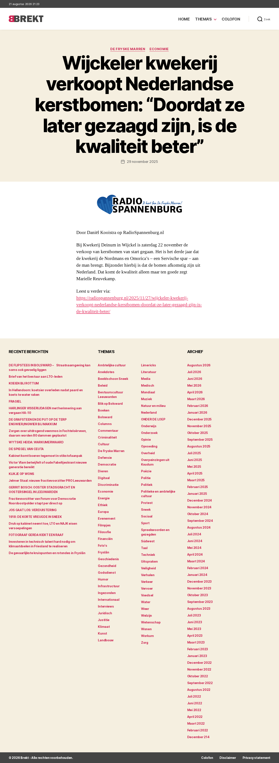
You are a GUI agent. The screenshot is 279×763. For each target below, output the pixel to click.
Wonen (146, 629)
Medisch (147, 385)
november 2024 (199, 507)
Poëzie (146, 471)
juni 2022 (194, 703)
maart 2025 (196, 480)
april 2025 (194, 473)
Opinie (146, 439)
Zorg (144, 642)
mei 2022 (194, 710)
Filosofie (104, 532)
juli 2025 (194, 453)
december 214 (198, 737)
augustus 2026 (199, 365)
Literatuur (148, 372)
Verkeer (147, 582)
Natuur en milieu (153, 406)
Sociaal (146, 516)
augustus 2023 (199, 608)
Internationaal (108, 599)
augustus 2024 (199, 527)
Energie (103, 498)
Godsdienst (107, 572)
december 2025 (199, 419)
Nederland (149, 412)
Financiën (105, 539)
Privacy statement (256, 758)
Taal (144, 548)
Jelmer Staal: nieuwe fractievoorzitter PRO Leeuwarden (50, 480)
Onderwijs (149, 426)
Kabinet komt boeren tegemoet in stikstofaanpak (45, 455)
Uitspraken (149, 561)
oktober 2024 (197, 514)
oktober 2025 (197, 433)
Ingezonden (107, 593)
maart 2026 (196, 399)
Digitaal (104, 478)
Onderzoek (149, 433)
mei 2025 (194, 466)
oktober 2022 (197, 676)
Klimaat (104, 626)
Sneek (146, 509)
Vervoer (147, 588)
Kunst (102, 633)
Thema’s (203, 19)
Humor (103, 579)
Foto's (102, 545)
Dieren (103, 471)
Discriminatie (108, 484)
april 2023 (194, 635)
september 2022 (200, 683)
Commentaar (108, 430)
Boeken (103, 410)
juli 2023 (194, 615)
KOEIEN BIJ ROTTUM (24, 383)
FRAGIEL (15, 401)
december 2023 (199, 581)
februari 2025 (197, 487)
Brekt (24, 758)
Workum (147, 636)
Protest (147, 503)
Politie (146, 478)
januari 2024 (197, 575)
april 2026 (195, 392)
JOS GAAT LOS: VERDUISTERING (33, 510)
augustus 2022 (199, 689)
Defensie (105, 457)
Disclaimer (227, 758)
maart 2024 (196, 561)
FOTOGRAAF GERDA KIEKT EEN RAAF (36, 535)
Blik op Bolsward (110, 403)
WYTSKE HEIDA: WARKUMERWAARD (36, 442)
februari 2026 (197, 406)
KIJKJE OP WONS (21, 474)
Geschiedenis (108, 559)
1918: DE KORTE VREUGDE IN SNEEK (35, 517)
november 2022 (199, 669)
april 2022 (194, 717)
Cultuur (103, 444)
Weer (145, 609)
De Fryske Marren (127, 49)
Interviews (106, 606)
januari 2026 (197, 412)
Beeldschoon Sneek (113, 379)
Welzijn (146, 615)
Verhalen (148, 575)
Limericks (148, 365)
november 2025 (199, 426)
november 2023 (199, 588)
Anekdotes (106, 372)
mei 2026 (194, 385)
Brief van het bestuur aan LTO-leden (36, 376)
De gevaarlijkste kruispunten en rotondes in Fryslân (47, 553)
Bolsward (105, 417)
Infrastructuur (108, 586)
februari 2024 (197, 568)
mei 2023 (194, 629)
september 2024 (200, 520)
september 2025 (200, 439)
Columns (105, 424)
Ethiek (102, 505)
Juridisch (105, 613)
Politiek (146, 484)
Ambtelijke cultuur (112, 365)
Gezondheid (107, 566)
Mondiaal (148, 392)
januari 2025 (197, 493)
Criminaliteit (107, 437)
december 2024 (199, 500)
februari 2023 (197, 649)
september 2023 (200, 602)
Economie (159, 49)
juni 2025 (194, 460)
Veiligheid (148, 568)
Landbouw (106, 640)
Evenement (106, 518)
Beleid (102, 385)
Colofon (231, 19)
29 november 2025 (142, 161)
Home (184, 19)
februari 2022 (197, 730)
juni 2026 (194, 379)
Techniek (148, 554)
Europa (103, 512)
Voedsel (147, 595)
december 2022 (199, 662)
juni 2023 (194, 622)
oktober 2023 (197, 595)
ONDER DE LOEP (153, 419)
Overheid (148, 453)
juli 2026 (194, 372)
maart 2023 (196, 642)
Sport (145, 523)
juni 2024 (194, 541)
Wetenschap (150, 622)
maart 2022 (196, 723)
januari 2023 (197, 656)
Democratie (107, 464)
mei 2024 (194, 548)
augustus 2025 (199, 446)
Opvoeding (149, 446)
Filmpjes (104, 525)
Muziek (146, 399)
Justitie (103, 620)
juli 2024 (194, 534)
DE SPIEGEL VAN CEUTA (26, 449)
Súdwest (148, 541)
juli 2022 (194, 696)
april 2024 (195, 554)
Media (145, 379)
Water (145, 602)
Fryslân (103, 552)
